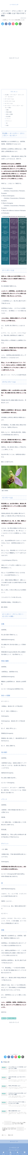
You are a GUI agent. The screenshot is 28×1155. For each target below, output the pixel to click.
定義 (7, 109)
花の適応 (8, 116)
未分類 (4, 1018)
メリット (8, 118)
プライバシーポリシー (14, 1150)
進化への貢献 (9, 114)
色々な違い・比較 (12, 1018)
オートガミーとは (9, 99)
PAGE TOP (14, 1141)
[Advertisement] (14, 41)
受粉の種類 (9, 112)
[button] (25, 534)
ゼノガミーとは (9, 103)
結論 (7, 125)
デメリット (9, 120)
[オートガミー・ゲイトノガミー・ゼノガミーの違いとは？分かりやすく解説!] (9, 24)
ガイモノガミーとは (10, 101)
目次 (12, 91)
